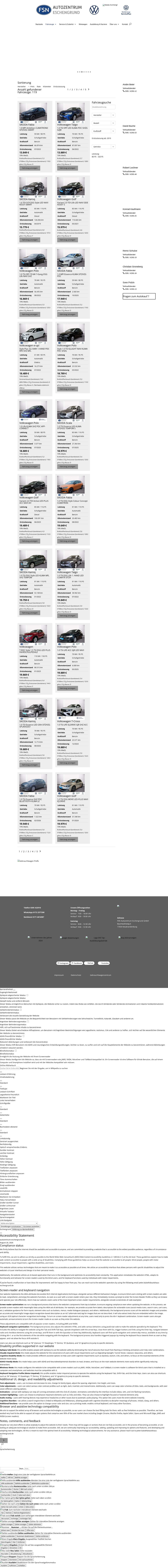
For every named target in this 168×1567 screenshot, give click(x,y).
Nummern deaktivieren (25, 1536)
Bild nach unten (26, 1489)
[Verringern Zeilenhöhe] (1, 1124)
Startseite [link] (39, 24)
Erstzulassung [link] (59, 86)
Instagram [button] (64, 963)
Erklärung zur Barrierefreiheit (22, 1229)
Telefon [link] (27, 907)
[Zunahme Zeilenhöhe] (1, 1118)
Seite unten (29, 1507)
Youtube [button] (105, 963)
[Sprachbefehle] (1, 1472)
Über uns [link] (113, 24)
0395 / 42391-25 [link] (131, 216)
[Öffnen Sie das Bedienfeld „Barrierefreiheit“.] (1, 1436)
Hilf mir (10, 1477)
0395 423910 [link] (36, 907)
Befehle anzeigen (21, 1477)
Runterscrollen (6, 1489)
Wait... (22, 1468)
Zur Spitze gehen (7, 1501)
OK (20, 1548)
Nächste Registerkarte (22, 1513)
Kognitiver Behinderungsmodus (13, 1021)
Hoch (14, 1495)
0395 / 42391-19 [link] (131, 257)
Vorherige (14, 1518)
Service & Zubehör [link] (66, 24)
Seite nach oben (24, 1495)
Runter (16, 1489)
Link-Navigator (6, 1220)
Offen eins (30, 1530)
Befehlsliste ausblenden (40, 1483)
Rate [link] (39, 86)
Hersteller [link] (22, 86)
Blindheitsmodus (7, 1051)
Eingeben (4, 1548)
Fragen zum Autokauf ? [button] (136, 296)
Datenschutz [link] (76, 975)
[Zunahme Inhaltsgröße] (1, 1080)
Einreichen (13, 1548)
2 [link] (79, 71)
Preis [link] (32, 86)
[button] (113, 115)
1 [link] (77, 71)
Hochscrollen (6, 1495)
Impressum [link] (59, 975)
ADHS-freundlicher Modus (11, 1036)
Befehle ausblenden (22, 1483)
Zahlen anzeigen (7, 1524)
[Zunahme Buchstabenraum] (1, 1130)
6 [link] (88, 71)
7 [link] (90, 71)
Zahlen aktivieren (35, 1524)
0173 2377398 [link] (38, 912)
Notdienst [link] (28, 917)
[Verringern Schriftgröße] (1, 1112)
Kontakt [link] (125, 24)
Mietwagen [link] (83, 24)
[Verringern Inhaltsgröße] (1, 1086)
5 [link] (85, 89)
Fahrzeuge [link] (50, 24)
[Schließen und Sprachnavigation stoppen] (3, 1472)
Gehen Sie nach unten (9, 1507)
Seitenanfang (26, 1501)
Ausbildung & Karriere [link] (98, 24)
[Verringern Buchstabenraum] (1, 1136)
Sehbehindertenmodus (10, 1010)
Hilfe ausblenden (7, 1483)
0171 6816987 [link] (38, 917)
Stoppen (4, 1560)
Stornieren (13, 1560)
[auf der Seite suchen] (2, 1444)
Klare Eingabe (6, 1542)
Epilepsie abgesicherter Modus (13, 995)
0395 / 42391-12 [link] (131, 91)
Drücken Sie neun (18, 1530)
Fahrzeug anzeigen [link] (30, 168)
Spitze (17, 1501)
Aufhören (12, 1565)
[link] (61, 11)
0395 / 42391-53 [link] (131, 133)
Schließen (21, 1565)
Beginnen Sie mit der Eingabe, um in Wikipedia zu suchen (44, 1068)
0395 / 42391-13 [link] (131, 289)
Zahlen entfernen (42, 1536)
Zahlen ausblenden (8, 1536)
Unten (21, 1507)
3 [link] (81, 71)
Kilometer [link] (47, 86)
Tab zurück (5, 1518)
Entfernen (21, 1542)
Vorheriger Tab (25, 1518)
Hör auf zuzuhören (26, 1560)
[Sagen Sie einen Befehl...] (1, 1447)
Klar (14, 1542)
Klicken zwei (5, 1530)
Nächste (9, 1513)
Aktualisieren (27, 1554)
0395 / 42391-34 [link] (131, 273)
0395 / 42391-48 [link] (131, 174)
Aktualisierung (15, 1554)
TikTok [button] (90, 963)
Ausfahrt (4, 1565)
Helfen (3, 1477)
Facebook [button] (78, 963)
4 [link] (81, 89)
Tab (2, 1513)
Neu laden (4, 1554)
